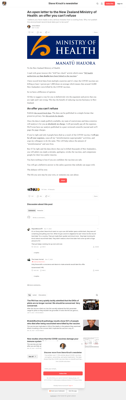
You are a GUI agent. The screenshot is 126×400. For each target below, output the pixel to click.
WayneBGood (36, 229)
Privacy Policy (78, 380)
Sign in (119, 4)
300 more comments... (34, 285)
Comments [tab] (31, 210)
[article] (63, 308)
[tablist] (35, 211)
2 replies (36, 253)
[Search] (97, 4)
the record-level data (42, 113)
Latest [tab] (35, 295)
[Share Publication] (102, 4)
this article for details (54, 116)
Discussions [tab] (42, 295)
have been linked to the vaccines (62, 76)
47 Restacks (51, 189)
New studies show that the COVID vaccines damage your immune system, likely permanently (52, 340)
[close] (81, 343)
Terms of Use (72, 378)
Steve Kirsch (36, 25)
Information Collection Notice (62, 380)
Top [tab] (29, 295)
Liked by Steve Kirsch (39, 261)
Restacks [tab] (40, 210)
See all (31, 356)
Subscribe (109, 4)
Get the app (73, 391)
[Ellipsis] (97, 228)
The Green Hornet (38, 259)
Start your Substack (58, 391)
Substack (53, 396)
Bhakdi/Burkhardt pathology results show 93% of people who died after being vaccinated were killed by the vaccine (53, 322)
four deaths (44, 76)
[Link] (24, 108)
